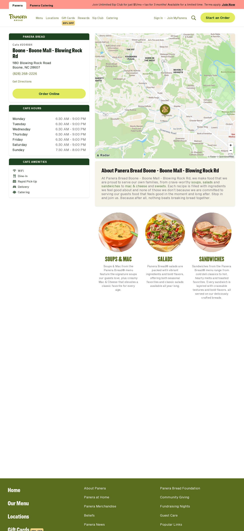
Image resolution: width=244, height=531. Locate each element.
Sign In (158, 17)
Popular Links (171, 524)
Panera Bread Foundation (180, 488)
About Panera (95, 488)
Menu (39, 17)
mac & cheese (136, 186)
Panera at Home (96, 497)
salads (208, 182)
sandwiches (110, 186)
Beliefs (89, 515)
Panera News (94, 524)
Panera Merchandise (100, 506)
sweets (160, 186)
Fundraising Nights (175, 506)
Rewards (83, 17)
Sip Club (97, 17)
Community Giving (174, 497)
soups (196, 182)
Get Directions (22, 81)
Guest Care (169, 515)
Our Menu (18, 503)
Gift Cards (68, 18)
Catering (112, 17)
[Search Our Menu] (193, 18)
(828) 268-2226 (25, 74)
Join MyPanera (177, 17)
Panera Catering (41, 5)
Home (14, 490)
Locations (52, 17)
